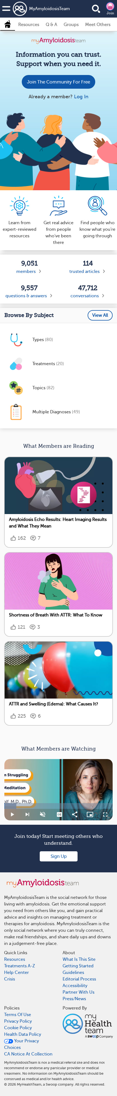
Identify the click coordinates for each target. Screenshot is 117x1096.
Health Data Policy (22, 1034)
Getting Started (78, 966)
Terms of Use (17, 1014)
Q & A (51, 24)
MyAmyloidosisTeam (42, 8)
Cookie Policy (18, 1027)
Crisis (9, 979)
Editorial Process (79, 979)
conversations (84, 295)
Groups (71, 24)
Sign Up (59, 856)
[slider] (58, 806)
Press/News (74, 998)
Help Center (16, 972)
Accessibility (75, 985)
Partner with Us (78, 992)
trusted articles (84, 271)
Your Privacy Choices (21, 1044)
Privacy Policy (18, 1021)
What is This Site (79, 959)
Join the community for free (58, 82)
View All (100, 315)
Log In (81, 96)
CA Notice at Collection (28, 1054)
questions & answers (26, 295)
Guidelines (73, 972)
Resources (28, 24)
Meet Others (97, 24)
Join (110, 13)
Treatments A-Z (19, 966)
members (26, 271)
